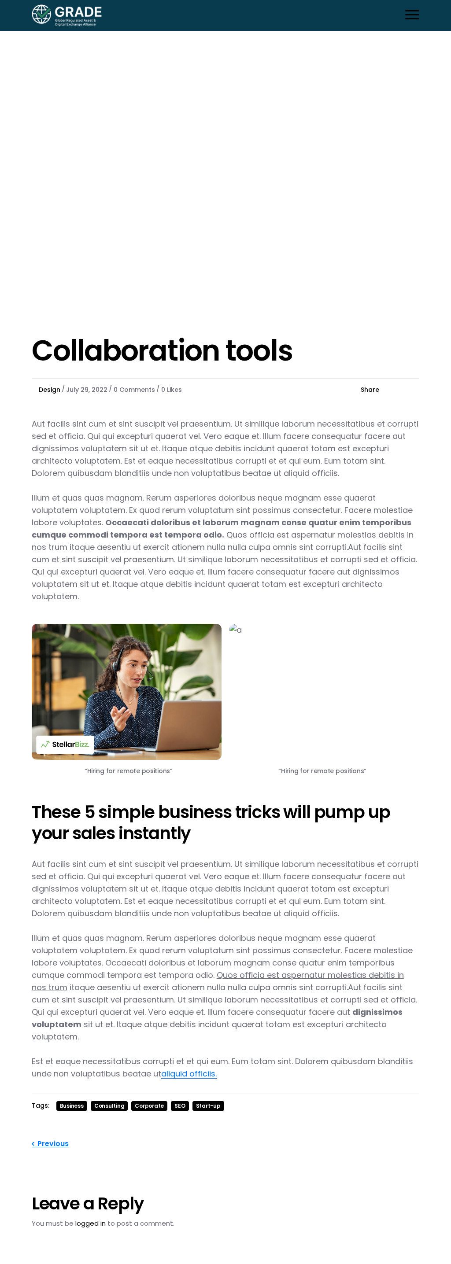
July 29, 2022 (86, 389)
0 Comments (134, 389)
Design (49, 389)
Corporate (149, 1105)
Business (72, 1105)
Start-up (208, 1105)
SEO (179, 1105)
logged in (90, 1223)
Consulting (109, 1105)
